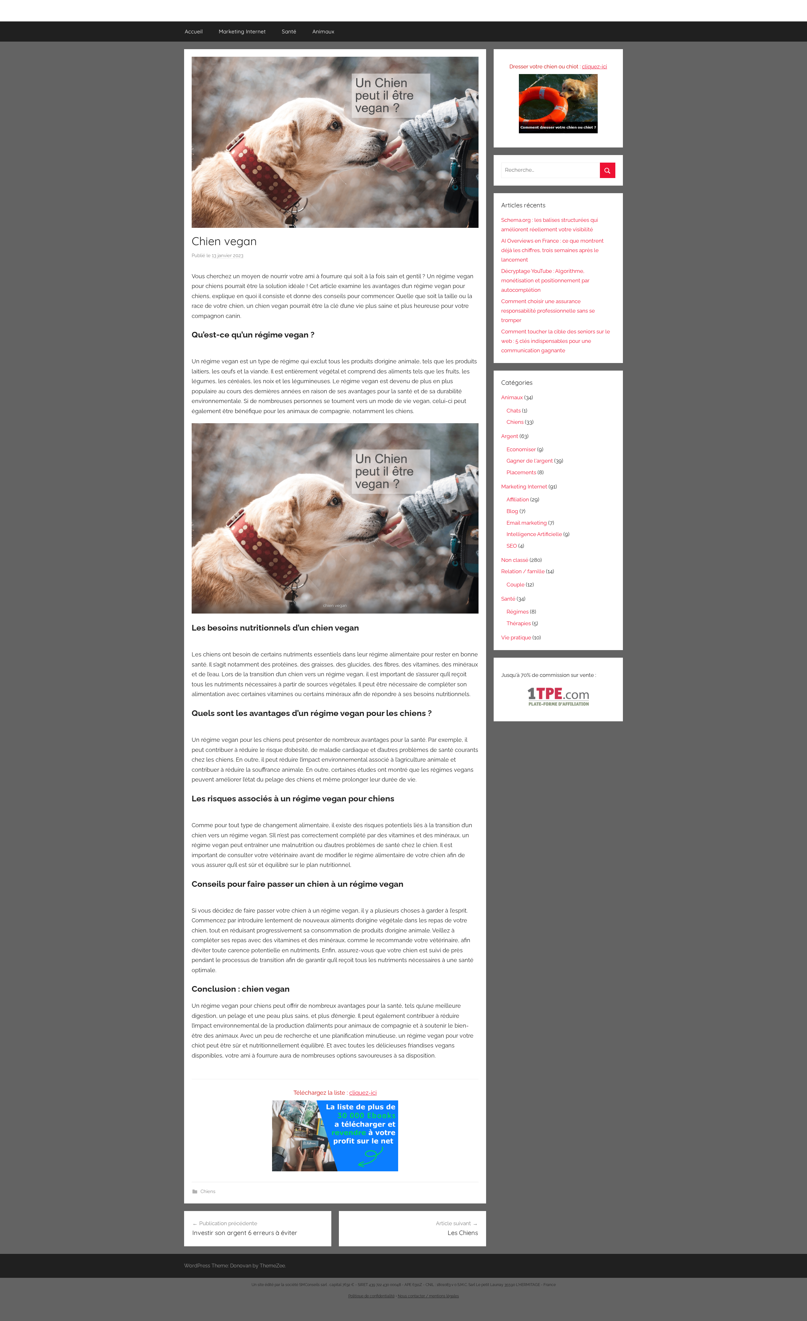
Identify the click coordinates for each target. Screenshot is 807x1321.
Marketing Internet (242, 31)
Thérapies (519, 623)
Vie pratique (516, 637)
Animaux (323, 31)
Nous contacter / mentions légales (428, 1296)
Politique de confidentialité (371, 1296)
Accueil (194, 31)
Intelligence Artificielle (534, 534)
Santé (289, 31)
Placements (521, 472)
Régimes (518, 612)
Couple (516, 584)
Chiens (207, 1191)
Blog (512, 511)
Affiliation (518, 499)
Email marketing (527, 523)
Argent (509, 436)
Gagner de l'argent (530, 461)
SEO (512, 546)
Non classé (514, 560)
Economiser (521, 449)
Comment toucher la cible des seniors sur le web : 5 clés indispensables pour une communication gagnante (555, 341)
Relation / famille (523, 571)
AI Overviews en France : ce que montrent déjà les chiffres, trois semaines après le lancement (552, 250)
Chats (514, 410)
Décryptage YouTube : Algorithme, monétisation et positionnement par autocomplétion (545, 280)
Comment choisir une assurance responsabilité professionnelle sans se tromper (548, 310)
